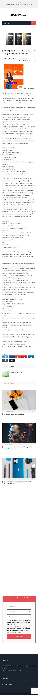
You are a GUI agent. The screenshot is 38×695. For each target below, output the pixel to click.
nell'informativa (16, 632)
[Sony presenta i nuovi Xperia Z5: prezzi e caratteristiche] (19, 46)
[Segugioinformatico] (19, 15)
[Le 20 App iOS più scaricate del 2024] (19, 401)
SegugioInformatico (10, 58)
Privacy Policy (18, 620)
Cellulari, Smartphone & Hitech (26, 60)
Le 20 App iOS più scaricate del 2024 (14, 414)
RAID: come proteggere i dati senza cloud (18, 4)
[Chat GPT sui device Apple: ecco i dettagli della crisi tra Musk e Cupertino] (19, 434)
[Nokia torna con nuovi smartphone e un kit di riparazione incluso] (19, 469)
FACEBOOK (9, 684)
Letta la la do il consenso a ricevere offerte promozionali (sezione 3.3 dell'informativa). (19, 622)
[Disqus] (19, 514)
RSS (3, 684)
